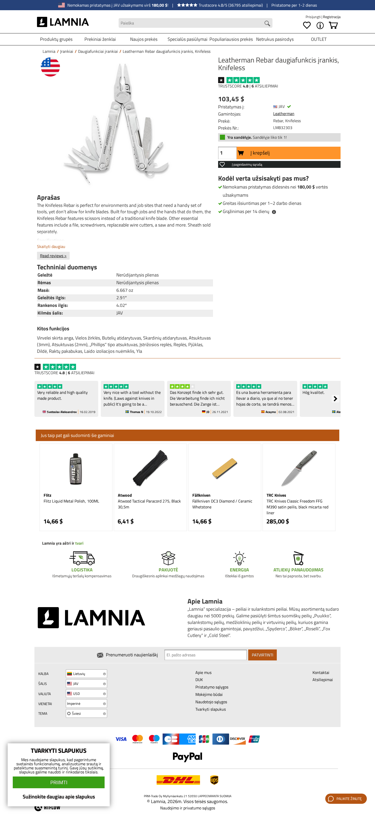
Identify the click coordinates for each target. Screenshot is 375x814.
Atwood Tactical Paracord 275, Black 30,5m (149, 504)
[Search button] (267, 23)
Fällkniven (201, 495)
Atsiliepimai (322, 680)
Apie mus (203, 672)
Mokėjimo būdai (209, 694)
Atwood (125, 495)
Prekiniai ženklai (100, 39)
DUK (199, 680)
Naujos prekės (143, 39)
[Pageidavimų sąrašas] (307, 25)
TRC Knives (276, 495)
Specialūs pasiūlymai (187, 39)
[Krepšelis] (333, 25)
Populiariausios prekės (231, 39)
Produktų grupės (56, 39)
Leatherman (283, 113)
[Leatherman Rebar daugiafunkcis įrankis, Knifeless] (123, 123)
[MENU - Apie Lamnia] (320, 25)
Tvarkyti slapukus (210, 709)
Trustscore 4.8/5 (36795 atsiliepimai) (231, 5)
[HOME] (63, 23)
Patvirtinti (262, 655)
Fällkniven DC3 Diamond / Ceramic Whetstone (222, 504)
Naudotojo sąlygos (211, 702)
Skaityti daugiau (51, 246)
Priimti (58, 782)
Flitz (47, 495)
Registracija (332, 16)
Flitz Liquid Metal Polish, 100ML (71, 501)
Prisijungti (313, 16)
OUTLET (319, 39)
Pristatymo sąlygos (211, 687)
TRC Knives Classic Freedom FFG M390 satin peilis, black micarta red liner (297, 507)
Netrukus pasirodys (275, 39)
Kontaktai (320, 672)
